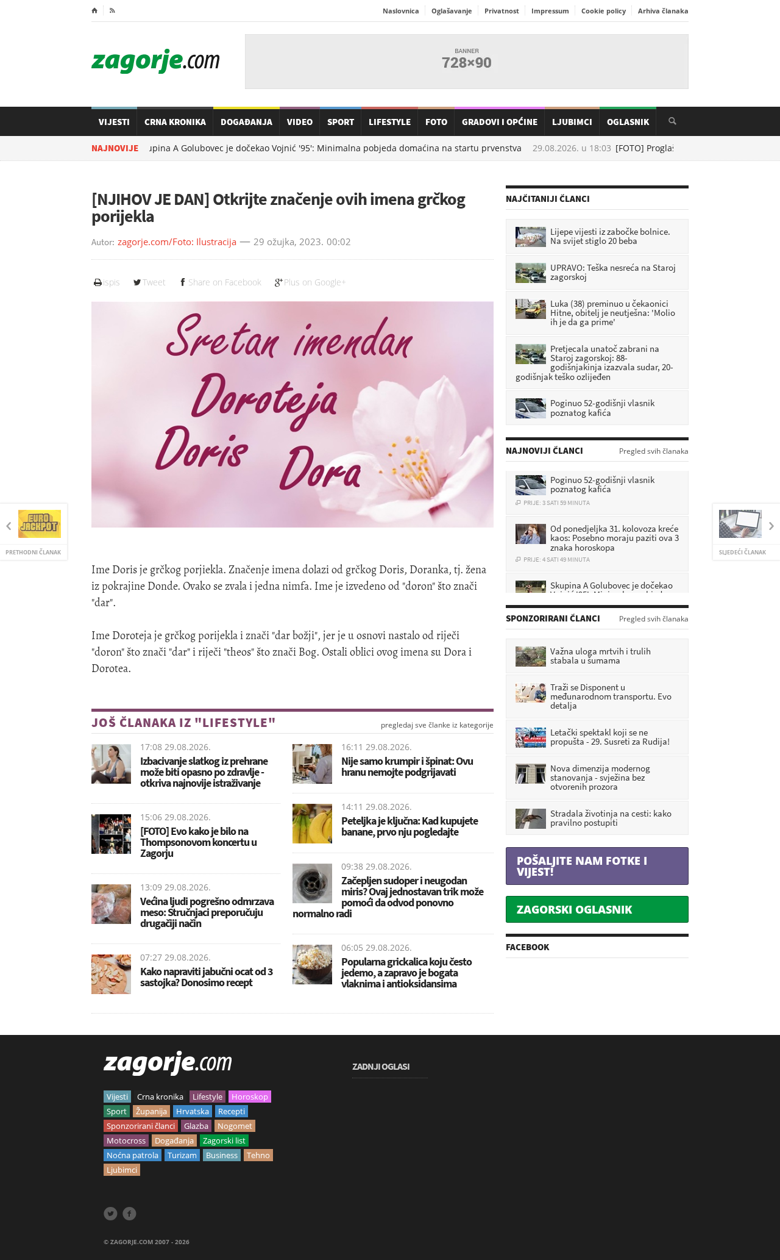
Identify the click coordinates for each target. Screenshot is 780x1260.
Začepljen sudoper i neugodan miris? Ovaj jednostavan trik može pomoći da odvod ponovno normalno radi (387, 896)
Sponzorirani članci (141, 1125)
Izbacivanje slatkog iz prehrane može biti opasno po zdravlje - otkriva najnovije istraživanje (204, 772)
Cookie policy (603, 10)
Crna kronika (160, 1096)
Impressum (550, 10)
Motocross (126, 1140)
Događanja (246, 121)
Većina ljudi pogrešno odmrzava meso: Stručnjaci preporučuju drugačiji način (207, 912)
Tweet (154, 282)
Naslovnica (401, 10)
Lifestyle (390, 121)
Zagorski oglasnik (574, 909)
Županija (151, 1111)
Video (300, 121)
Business (222, 1155)
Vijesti (114, 121)
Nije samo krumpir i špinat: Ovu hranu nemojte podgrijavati (407, 766)
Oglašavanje (451, 10)
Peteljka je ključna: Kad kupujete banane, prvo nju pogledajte (409, 826)
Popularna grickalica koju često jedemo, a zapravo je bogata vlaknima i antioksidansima (406, 972)
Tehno (258, 1155)
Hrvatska (192, 1111)
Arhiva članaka (663, 10)
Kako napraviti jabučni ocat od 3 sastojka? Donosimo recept (206, 976)
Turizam (182, 1155)
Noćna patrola (132, 1155)
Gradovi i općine (499, 121)
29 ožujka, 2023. (289, 242)
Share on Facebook (224, 282)
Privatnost (501, 10)
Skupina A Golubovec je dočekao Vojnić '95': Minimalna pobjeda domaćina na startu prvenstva (276, 148)
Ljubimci (572, 121)
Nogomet (235, 1125)
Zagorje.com (155, 61)
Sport (340, 121)
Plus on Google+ (315, 282)
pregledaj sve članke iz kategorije (437, 725)
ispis (111, 282)
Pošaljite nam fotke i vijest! (582, 866)
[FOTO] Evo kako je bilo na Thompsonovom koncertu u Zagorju (198, 842)
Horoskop (250, 1096)
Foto (436, 121)
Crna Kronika (175, 121)
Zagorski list (224, 1140)
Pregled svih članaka (654, 451)
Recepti (231, 1111)
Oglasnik (628, 121)
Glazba (196, 1125)
